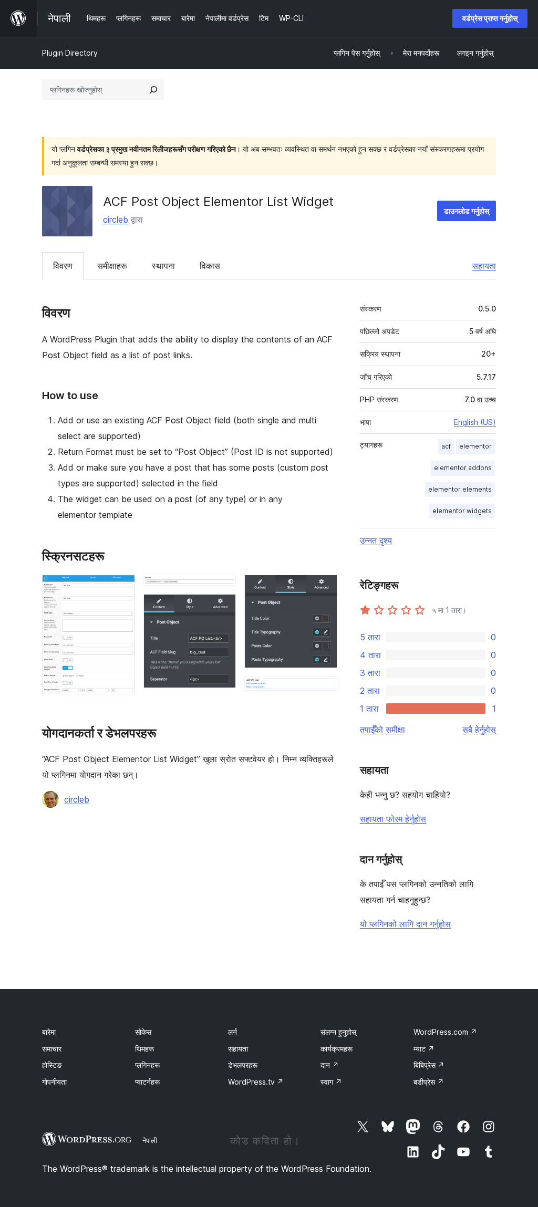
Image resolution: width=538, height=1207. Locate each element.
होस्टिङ (52, 1064)
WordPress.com (445, 1031)
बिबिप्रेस (428, 1064)
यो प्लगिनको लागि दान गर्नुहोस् (405, 924)
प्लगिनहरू (147, 1064)
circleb (115, 219)
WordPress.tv (256, 1081)
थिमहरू (144, 1048)
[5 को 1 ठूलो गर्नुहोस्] (121, 589)
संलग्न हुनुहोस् (338, 1031)
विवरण (63, 266)
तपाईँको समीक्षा (382, 729)
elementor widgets (462, 511)
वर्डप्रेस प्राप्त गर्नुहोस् (490, 18)
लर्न (232, 1031)
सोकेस (143, 1031)
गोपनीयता (54, 1081)
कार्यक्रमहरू (336, 1048)
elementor (475, 446)
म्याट (423, 1048)
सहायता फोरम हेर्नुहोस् (393, 819)
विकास (210, 266)
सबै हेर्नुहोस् (479, 729)
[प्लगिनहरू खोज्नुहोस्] (153, 89)
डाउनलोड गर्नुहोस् (466, 210)
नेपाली (149, 1140)
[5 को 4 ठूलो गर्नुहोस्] (323, 589)
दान (329, 1064)
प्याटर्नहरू (147, 1081)
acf (446, 446)
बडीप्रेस (428, 1081)
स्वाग (331, 1081)
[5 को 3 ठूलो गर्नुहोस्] (221, 608)
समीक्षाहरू (112, 266)
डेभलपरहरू (242, 1064)
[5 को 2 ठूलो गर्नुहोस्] (221, 589)
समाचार (51, 1048)
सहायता (484, 266)
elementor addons (463, 468)
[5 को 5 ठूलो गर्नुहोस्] (323, 690)
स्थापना (163, 266)
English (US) (475, 422)
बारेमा (49, 1031)
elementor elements (460, 489)
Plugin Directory (70, 52)
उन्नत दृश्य (376, 540)
